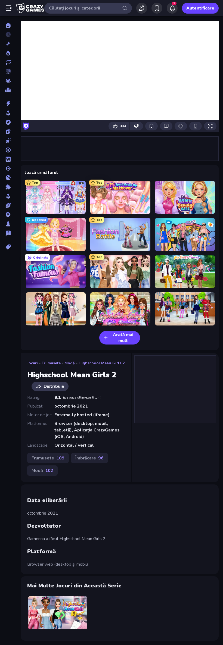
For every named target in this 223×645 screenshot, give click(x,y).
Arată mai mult (123, 338)
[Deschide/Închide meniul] (8, 8)
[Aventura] (8, 122)
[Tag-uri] (8, 247)
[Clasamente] (8, 90)
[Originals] (8, 71)
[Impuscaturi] (8, 168)
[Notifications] (172, 8)
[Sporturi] (8, 205)
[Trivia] (8, 233)
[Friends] (141, 8)
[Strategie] (8, 214)
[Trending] (8, 53)
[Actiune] (8, 103)
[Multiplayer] (8, 80)
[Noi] (8, 43)
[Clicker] (8, 140)
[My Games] (156, 8)
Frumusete (51, 363)
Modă (69, 363)
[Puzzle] (8, 187)
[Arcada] (8, 113)
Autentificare (200, 8)
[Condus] (8, 150)
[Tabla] (8, 223)
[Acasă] (8, 25)
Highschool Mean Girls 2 (102, 363)
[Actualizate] (8, 62)
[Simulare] (8, 196)
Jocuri (32, 363)
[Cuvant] (8, 159)
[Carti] (8, 131)
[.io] (8, 177)
